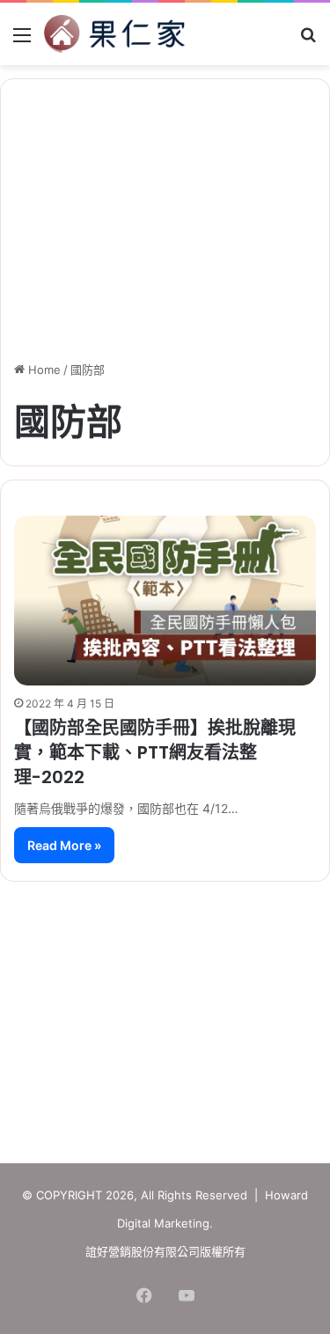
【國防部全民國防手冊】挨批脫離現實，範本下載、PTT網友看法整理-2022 (155, 752)
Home (43, 370)
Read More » (64, 845)
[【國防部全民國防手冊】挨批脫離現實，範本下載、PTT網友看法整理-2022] (165, 600)
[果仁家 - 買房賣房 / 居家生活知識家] (114, 34)
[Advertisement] (165, 1014)
